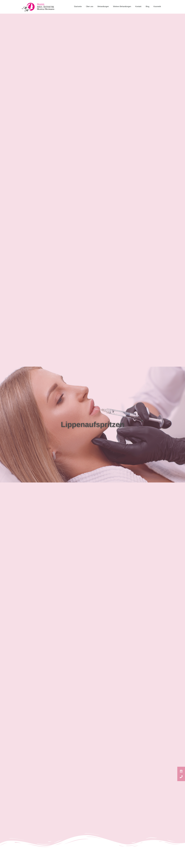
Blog (147, 6)
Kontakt (138, 6)
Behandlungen (103, 6)
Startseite (78, 6)
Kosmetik (157, 6)
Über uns (89, 6)
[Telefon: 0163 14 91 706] (181, 776)
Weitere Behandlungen (122, 6)
